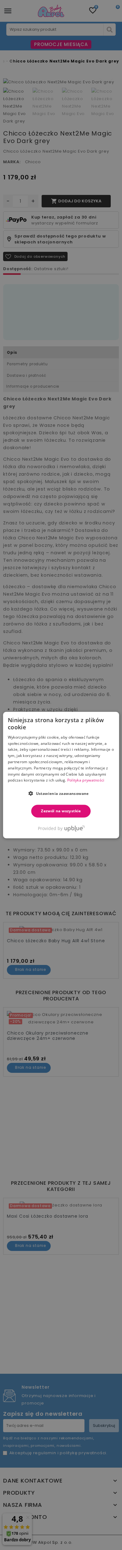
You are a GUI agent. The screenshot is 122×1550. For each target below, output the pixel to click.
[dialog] (61, 775)
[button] (61, 793)
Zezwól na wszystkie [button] (61, 811)
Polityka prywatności (85, 780)
